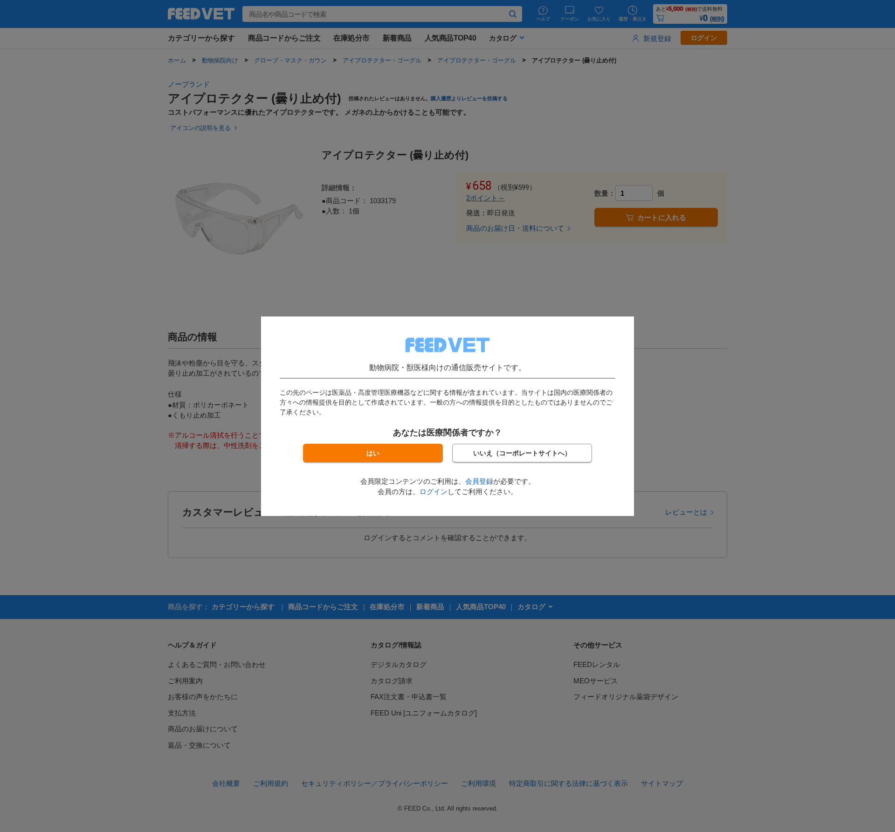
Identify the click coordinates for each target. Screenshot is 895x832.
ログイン (434, 491)
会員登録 (479, 481)
